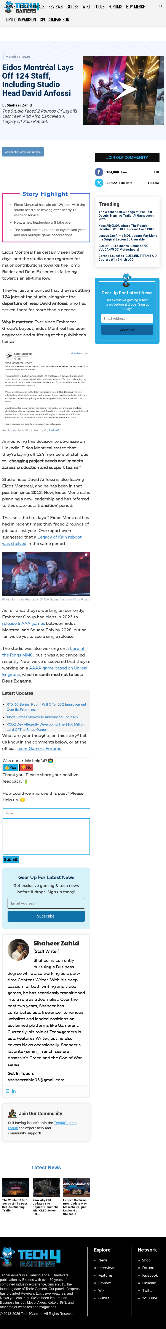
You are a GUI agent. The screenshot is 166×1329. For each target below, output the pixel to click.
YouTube (149, 1298)
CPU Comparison (54, 19)
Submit (11, 859)
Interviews (106, 1267)
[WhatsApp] (49, 169)
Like (157, 172)
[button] (161, 6)
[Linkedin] (14, 1091)
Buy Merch (135, 6)
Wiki (86, 6)
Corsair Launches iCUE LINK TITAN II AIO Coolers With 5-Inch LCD (128, 257)
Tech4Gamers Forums (39, 748)
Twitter (148, 1290)
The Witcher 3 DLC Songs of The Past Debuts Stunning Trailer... (14, 1205)
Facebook (150, 1275)
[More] (69, 169)
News (11, 6)
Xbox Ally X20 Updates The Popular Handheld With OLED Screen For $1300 (126, 227)
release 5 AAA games (23, 623)
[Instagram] (7, 1091)
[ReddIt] (59, 169)
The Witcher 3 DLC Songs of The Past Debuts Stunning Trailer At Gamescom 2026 (126, 215)
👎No (26, 767)
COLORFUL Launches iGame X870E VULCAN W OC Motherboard (123, 247)
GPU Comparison (21, 19)
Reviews (55, 6)
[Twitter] (39, 169)
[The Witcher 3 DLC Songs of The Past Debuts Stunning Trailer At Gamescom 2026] (15, 1187)
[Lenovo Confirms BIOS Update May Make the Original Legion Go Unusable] (76, 1187)
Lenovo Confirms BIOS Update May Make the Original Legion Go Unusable (75, 1207)
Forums (115, 6)
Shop (146, 1260)
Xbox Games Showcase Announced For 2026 (42, 717)
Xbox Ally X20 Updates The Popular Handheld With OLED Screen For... (45, 1207)
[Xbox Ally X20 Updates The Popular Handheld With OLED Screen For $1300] (46, 1187)
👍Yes (10, 767)
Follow (154, 183)
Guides (72, 6)
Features (105, 1275)
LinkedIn (54, 430)
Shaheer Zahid (19, 105)
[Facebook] (30, 169)
